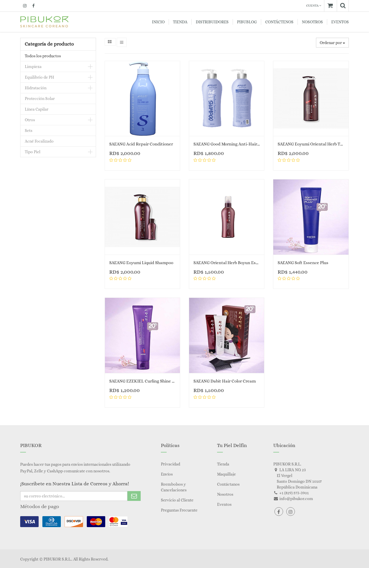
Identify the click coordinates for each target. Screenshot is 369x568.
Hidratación (35, 88)
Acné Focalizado (39, 141)
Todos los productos (43, 56)
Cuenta (312, 5)
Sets (28, 130)
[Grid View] (110, 42)
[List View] (122, 42)
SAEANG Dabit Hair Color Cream (224, 381)
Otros (30, 120)
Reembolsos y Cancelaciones (174, 487)
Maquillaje (226, 474)
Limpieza (33, 66)
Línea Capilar (36, 109)
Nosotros (225, 494)
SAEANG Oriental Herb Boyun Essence (230, 262)
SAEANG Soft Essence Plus (303, 262)
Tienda (223, 464)
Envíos (167, 474)
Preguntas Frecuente (179, 510)
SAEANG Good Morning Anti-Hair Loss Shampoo (239, 144)
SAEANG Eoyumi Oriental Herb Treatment (318, 144)
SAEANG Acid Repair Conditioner (141, 144)
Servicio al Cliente (177, 500)
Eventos (224, 504)
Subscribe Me (134, 496)
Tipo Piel (32, 151)
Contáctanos (228, 484)
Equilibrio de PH (39, 77)
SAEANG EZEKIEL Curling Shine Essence (148, 381)
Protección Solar (40, 98)
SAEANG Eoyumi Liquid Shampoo (141, 262)
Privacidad (170, 464)
